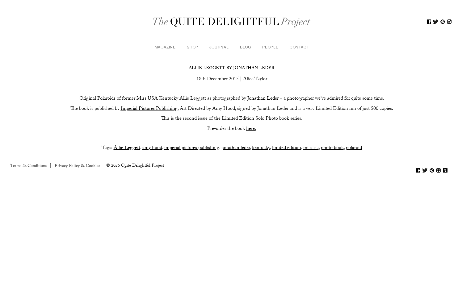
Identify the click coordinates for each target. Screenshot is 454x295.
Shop (192, 46)
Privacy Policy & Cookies (77, 166)
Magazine (165, 46)
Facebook (429, 21)
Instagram (449, 21)
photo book (332, 148)
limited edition (286, 148)
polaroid (354, 148)
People (270, 46)
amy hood (152, 148)
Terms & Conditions (28, 166)
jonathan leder (235, 148)
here (250, 129)
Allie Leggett (127, 148)
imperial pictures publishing (191, 148)
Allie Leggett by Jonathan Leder (232, 68)
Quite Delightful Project (232, 21)
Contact (299, 46)
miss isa (311, 148)
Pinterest (442, 21)
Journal (219, 46)
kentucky (261, 148)
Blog (245, 46)
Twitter (436, 21)
